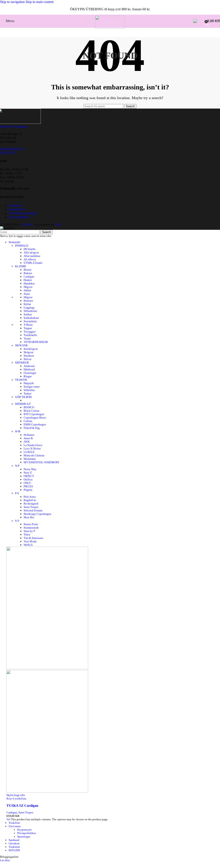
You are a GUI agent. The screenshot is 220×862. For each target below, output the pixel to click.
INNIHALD (21, 245)
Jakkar (27, 290)
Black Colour (31, 410)
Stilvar (27, 359)
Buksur (28, 273)
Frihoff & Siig (32, 427)
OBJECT (29, 476)
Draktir (28, 280)
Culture (28, 421)
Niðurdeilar (30, 311)
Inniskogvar (31, 348)
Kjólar (27, 304)
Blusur (27, 269)
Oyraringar (30, 372)
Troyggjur (29, 331)
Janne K (28, 438)
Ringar (28, 376)
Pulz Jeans (30, 496)
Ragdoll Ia (30, 500)
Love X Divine (32, 448)
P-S (17, 493)
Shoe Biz (29, 517)
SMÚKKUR (22, 362)
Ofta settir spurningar (23, 213)
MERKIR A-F (23, 403)
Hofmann (29, 434)
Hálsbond (29, 369)
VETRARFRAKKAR (36, 342)
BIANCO (29, 407)
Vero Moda (30, 541)
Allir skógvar (31, 252)
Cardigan (29, 276)
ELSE (58, 224)
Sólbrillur (29, 390)
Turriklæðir (30, 335)
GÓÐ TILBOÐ (23, 397)
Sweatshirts (30, 321)
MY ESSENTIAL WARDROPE (41, 462)
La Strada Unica (33, 445)
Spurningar (23, 836)
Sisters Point (31, 524)
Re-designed (31, 503)
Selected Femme (33, 510)
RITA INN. (27, 224)
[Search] (195, 21)
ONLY (27, 483)
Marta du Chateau (34, 455)
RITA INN (14, 850)
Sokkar (28, 314)
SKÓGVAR (21, 345)
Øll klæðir (29, 249)
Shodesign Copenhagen (37, 513)
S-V (17, 520)
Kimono (28, 300)
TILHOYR (21, 379)
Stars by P (29, 531)
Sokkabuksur (31, 317)
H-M (17, 431)
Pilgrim (28, 489)
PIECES (28, 486)
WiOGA (28, 544)
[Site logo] (110, 27)
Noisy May (30, 469)
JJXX (27, 441)
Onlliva (28, 479)
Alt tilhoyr (30, 259)
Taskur (27, 393)
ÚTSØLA (33, 262)
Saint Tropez (31, 507)
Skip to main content (39, 2)
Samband (15, 205)
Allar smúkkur (32, 256)
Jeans (27, 293)
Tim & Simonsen (33, 538)
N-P (17, 465)
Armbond (29, 366)
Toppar (28, 328)
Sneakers (29, 355)
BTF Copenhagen (34, 414)
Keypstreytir (17, 209)
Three (27, 534)
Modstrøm (30, 458)
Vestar (27, 338)
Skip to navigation (13, 2)
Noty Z (28, 472)
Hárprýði (29, 383)
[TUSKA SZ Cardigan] (47, 668)
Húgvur (28, 286)
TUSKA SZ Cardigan (22, 805)
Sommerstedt (31, 527)
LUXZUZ (29, 452)
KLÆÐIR (20, 266)
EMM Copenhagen (35, 424)
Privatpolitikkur (19, 217)
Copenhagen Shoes (35, 417)
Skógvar (28, 352)
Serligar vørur (32, 386)
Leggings (29, 307)
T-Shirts (28, 324)
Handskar (29, 283)
